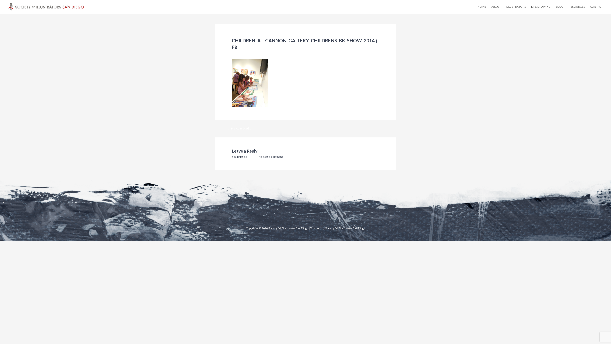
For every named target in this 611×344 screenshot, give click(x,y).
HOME (482, 6)
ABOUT (496, 6)
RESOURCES (577, 6)
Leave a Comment (243, 51)
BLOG (559, 6)
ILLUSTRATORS (516, 6)
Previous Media (239, 128)
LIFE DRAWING (541, 6)
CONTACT (596, 6)
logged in (253, 156)
